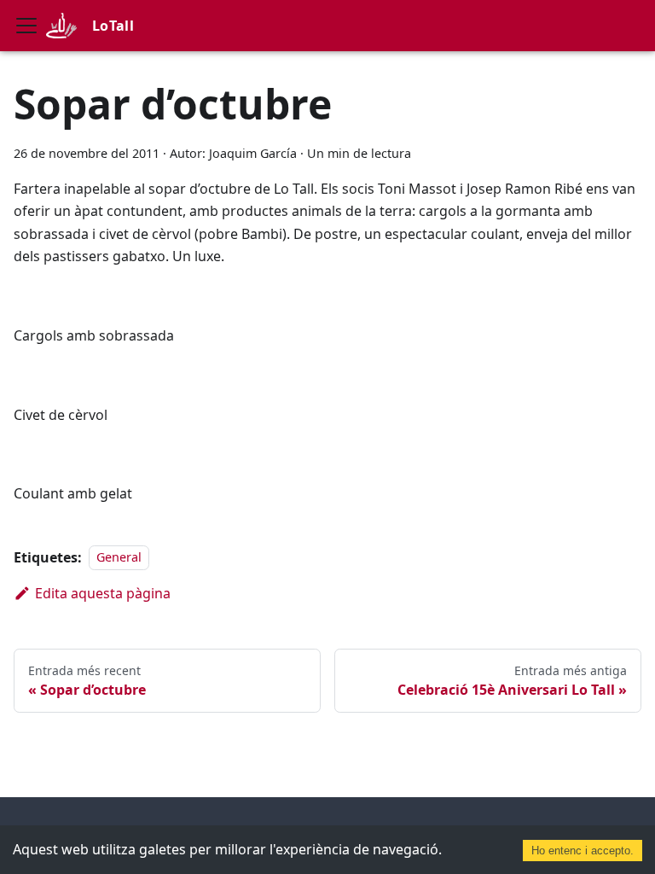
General (119, 558)
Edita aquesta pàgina (103, 593)
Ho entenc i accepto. (582, 850)
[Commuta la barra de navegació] (26, 25)
